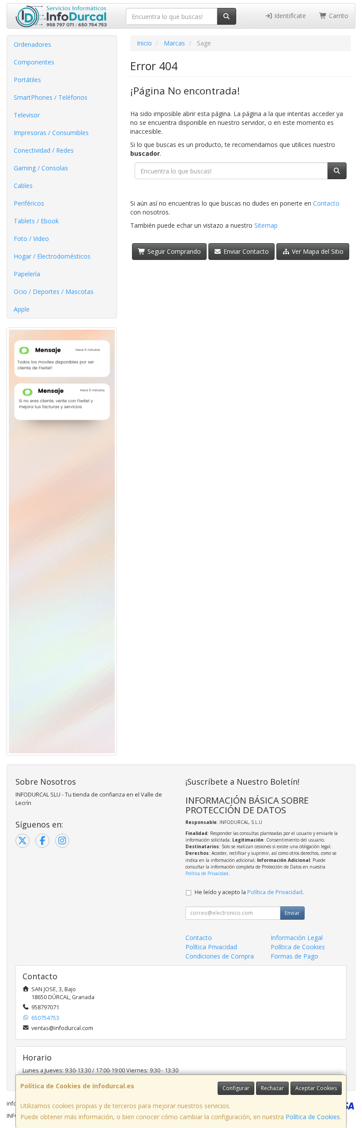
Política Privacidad (211, 947)
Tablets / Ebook (36, 221)
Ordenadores (32, 44)
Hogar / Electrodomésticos (52, 256)
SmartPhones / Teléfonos (50, 97)
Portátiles (27, 79)
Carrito (337, 15)
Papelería (27, 274)
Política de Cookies (313, 1117)
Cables (23, 185)
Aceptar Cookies (316, 1088)
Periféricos (29, 203)
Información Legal (297, 937)
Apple (22, 309)
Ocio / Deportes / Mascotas (54, 291)
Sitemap (266, 225)
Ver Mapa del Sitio (316, 251)
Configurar (235, 1088)
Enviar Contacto (245, 251)
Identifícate (289, 15)
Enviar (292, 913)
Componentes (34, 62)
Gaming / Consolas (41, 168)
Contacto (326, 203)
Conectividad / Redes (44, 150)
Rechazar (272, 1088)
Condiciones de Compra (219, 956)
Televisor (27, 115)
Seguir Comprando (173, 251)
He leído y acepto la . (249, 892)
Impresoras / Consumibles (51, 132)
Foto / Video (31, 238)
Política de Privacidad (206, 873)
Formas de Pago (294, 956)
